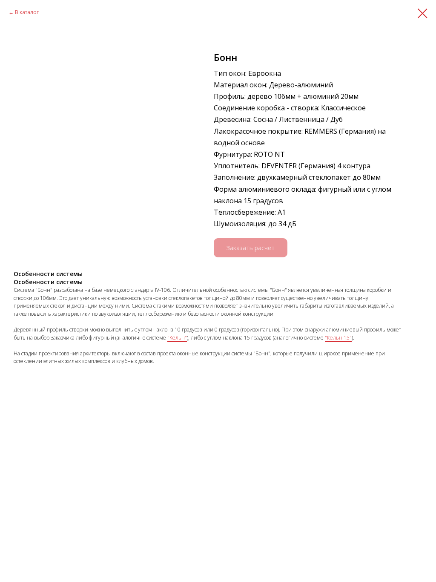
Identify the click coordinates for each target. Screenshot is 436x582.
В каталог (27, 12)
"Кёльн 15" (338, 337)
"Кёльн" (177, 337)
